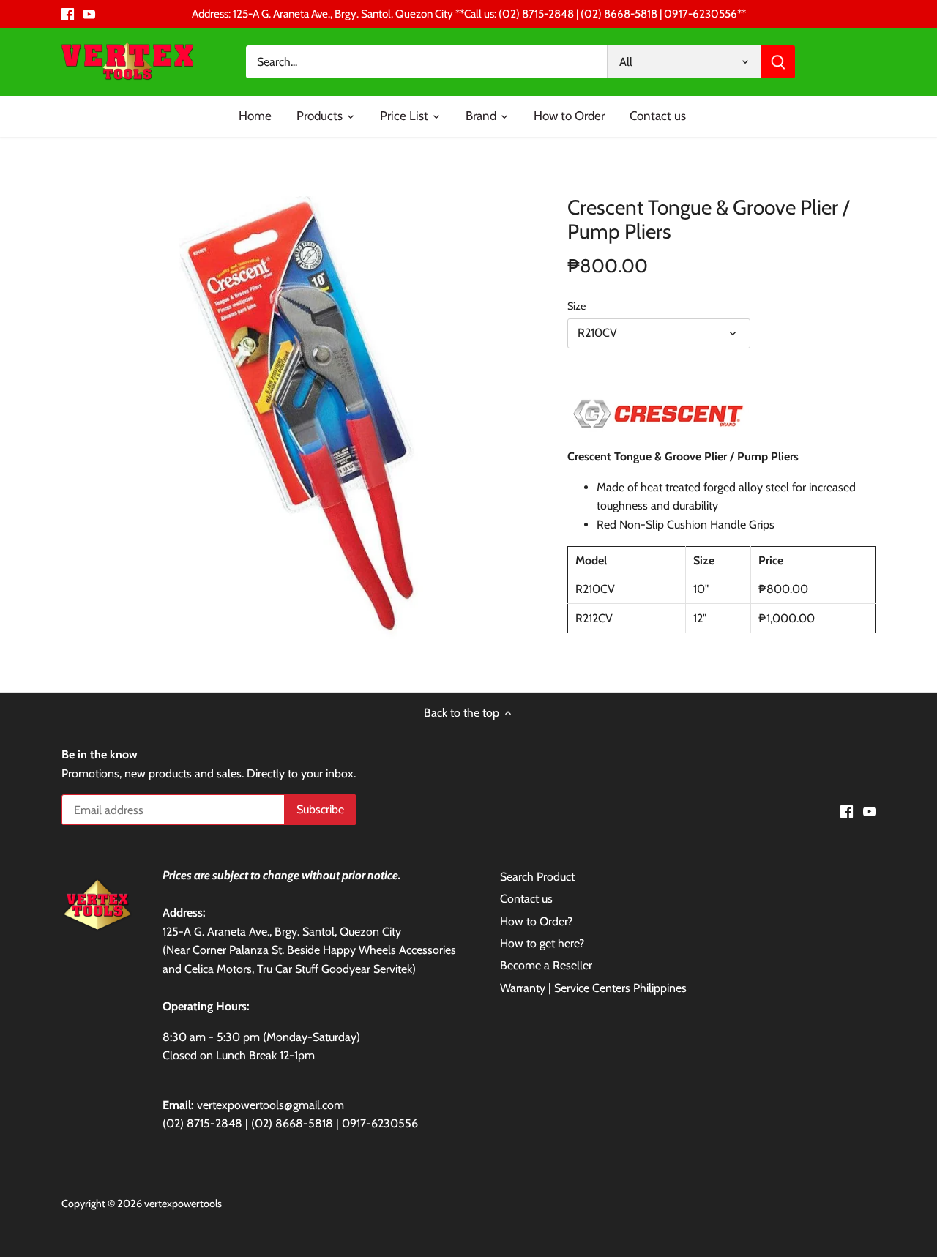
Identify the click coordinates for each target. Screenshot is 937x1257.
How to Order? (536, 921)
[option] (297, 413)
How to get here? (542, 943)
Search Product (537, 877)
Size (576, 306)
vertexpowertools (183, 1203)
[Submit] (778, 61)
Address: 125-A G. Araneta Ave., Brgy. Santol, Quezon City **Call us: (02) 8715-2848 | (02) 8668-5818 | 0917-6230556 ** (469, 13)
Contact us (526, 899)
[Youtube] (89, 14)
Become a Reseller (546, 965)
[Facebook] (67, 14)
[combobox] (427, 61)
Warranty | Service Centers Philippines (593, 988)
